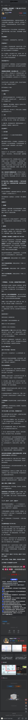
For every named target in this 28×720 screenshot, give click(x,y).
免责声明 (14, 713)
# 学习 (8, 623)
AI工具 (18, 715)
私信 (25, 13)
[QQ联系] (26, 706)
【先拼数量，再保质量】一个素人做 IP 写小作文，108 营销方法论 (14, 9)
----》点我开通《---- (14, 574)
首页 (2, 5)
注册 (18, 686)
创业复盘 (5, 5)
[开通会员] (26, 703)
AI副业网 (13, 715)
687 (14, 640)
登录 (11, 686)
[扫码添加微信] (26, 709)
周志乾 (6, 12)
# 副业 (4, 623)
